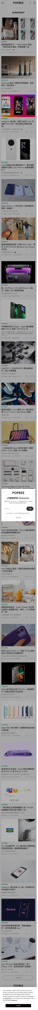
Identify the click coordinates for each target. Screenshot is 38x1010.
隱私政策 (27, 513)
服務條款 (22, 513)
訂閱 (30, 509)
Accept (18, 1005)
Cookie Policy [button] (8, 998)
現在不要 (18, 517)
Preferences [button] (14, 1000)
